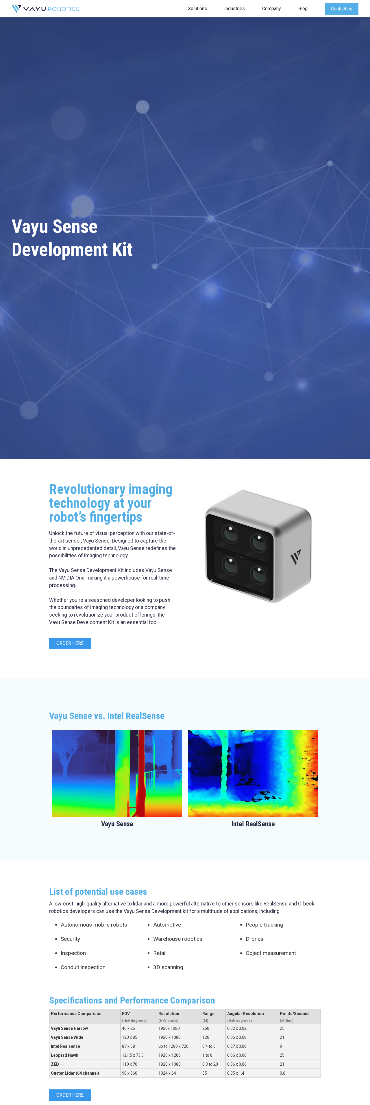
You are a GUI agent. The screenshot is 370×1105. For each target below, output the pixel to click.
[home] (45, 8)
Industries (234, 8)
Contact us (341, 9)
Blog (303, 8)
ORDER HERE (70, 643)
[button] (197, 8)
